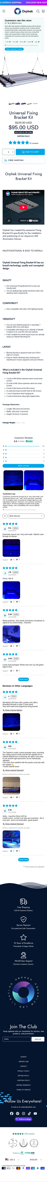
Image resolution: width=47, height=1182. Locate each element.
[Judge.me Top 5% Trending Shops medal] (34, 1143)
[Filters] (5, 516)
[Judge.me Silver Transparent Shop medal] (13, 1143)
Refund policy (23, 1076)
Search (23, 1057)
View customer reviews (14, 49)
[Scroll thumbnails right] (42, 480)
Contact (23, 1066)
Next (44, 76)
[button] (3, 11)
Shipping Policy (23, 136)
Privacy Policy (24, 1071)
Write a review (23, 466)
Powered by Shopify (19, 1165)
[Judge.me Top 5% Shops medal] (23, 1143)
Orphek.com (23, 1061)
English (33, 1159)
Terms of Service (23, 1090)
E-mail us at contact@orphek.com (23, 1107)
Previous (2, 76)
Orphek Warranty (23, 1085)
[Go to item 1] (13, 480)
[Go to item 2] (34, 480)
